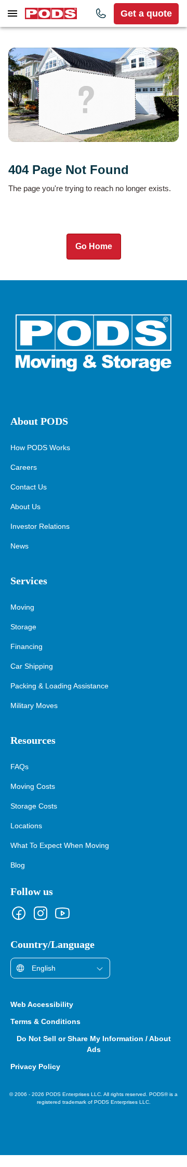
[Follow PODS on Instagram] (40, 925)
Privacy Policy (36, 1079)
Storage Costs (34, 818)
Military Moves (35, 717)
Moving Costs (33, 798)
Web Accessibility (43, 1016)
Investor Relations (40, 538)
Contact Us (29, 498)
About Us (26, 518)
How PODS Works (41, 459)
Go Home (93, 258)
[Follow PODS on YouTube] (62, 925)
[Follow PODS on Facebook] (18, 925)
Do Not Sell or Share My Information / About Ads (93, 1056)
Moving (22, 619)
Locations (27, 837)
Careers (23, 479)
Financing (26, 658)
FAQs (19, 778)
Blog (18, 877)
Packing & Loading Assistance (60, 697)
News (20, 558)
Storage (23, 638)
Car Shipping (31, 678)
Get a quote (146, 13)
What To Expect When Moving (61, 857)
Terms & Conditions (47, 1034)
